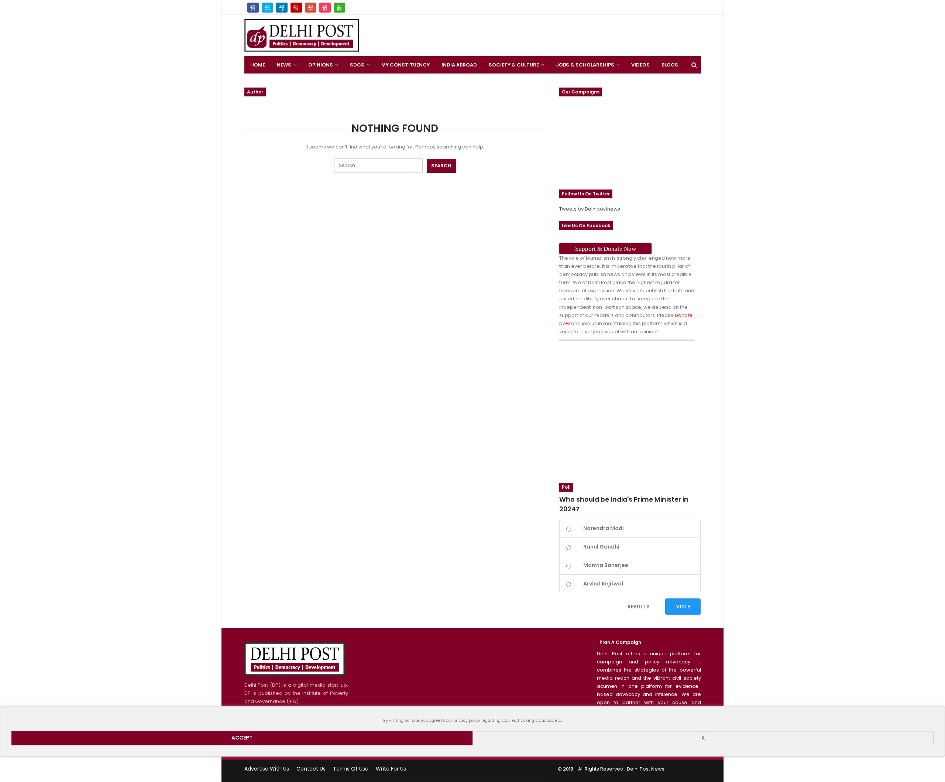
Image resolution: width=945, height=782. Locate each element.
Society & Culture (514, 64)
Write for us (391, 768)
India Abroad (459, 64)
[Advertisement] (753, 111)
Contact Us (311, 768)
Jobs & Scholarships (585, 64)
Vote (683, 606)
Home (257, 64)
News (284, 64)
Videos (640, 64)
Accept (241, 738)
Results (639, 606)
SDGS (357, 64)
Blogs (670, 64)
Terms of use (350, 768)
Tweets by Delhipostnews (589, 208)
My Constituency (405, 64)
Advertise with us (266, 768)
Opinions (320, 64)
